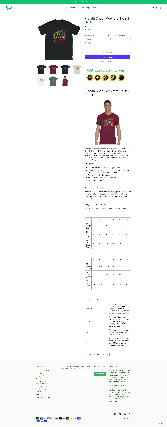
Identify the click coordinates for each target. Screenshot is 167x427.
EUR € (40, 414)
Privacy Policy (41, 389)
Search (38, 379)
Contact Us (40, 373)
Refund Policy (41, 381)
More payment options (108, 61)
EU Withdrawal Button (44, 397)
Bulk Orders (40, 392)
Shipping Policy (41, 376)
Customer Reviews (43, 371)
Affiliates (39, 387)
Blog (37, 394)
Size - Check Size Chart (116, 36)
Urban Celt (127, 418)
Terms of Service (42, 384)
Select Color (89, 36)
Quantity (88, 43)
